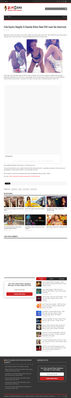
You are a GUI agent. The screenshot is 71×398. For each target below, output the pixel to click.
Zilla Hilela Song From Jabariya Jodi (56, 227)
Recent (51, 278)
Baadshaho (14, 189)
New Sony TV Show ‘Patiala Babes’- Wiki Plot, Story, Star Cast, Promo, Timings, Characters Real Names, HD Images (54, 334)
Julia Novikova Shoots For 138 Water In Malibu (17, 366)
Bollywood (26, 189)
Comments (61, 278)
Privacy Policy (38, 396)
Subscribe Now (19, 294)
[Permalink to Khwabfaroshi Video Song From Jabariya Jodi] (56, 206)
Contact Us (52, 396)
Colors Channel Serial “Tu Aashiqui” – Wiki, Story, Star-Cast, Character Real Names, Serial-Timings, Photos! (54, 283)
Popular (41, 278)
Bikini (20, 189)
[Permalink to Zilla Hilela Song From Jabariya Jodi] (56, 225)
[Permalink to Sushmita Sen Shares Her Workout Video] (14, 206)
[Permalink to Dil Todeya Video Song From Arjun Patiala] (35, 225)
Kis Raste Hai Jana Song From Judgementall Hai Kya (12, 227)
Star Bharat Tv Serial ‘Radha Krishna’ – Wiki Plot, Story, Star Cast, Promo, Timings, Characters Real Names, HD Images (53, 313)
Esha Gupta (33, 189)
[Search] (66, 9)
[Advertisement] (19, 326)
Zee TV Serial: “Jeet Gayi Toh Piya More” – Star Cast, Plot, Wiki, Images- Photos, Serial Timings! (54, 298)
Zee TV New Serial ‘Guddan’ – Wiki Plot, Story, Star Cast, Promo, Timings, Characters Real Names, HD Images (54, 306)
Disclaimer (46, 396)
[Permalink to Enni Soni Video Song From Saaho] (35, 206)
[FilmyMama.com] (13, 10)
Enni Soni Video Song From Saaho (35, 208)
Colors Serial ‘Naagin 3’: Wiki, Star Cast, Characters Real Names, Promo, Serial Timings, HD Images (54, 291)
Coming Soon (8, 156)
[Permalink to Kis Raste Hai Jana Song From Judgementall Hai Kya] (14, 225)
